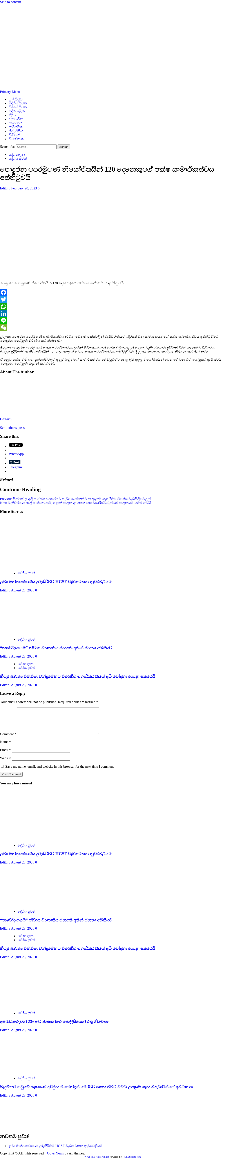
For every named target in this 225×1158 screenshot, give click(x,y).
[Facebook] (112, 292)
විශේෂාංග (16, 139)
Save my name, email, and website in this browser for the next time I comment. (59, 766)
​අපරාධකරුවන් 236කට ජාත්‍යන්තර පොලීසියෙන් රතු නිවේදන (54, 1021)
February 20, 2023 (24, 188)
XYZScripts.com (132, 1156)
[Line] (112, 320)
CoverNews (55, 1153)
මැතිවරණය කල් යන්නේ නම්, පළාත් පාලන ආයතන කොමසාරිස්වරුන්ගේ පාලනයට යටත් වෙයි (75, 503)
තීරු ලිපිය (16, 131)
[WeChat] (112, 327)
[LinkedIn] (112, 313)
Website (5, 758)
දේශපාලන (17, 111)
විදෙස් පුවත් (18, 107)
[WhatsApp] (112, 306)
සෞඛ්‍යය (15, 123)
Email (5, 750)
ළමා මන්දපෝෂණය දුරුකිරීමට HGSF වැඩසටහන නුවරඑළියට (56, 581)
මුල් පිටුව (16, 99)
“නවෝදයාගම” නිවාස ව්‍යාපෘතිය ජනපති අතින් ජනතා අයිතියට (56, 647)
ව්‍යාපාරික (16, 119)
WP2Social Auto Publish (96, 1156)
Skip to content (10, 2)
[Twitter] (112, 299)
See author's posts (12, 428)
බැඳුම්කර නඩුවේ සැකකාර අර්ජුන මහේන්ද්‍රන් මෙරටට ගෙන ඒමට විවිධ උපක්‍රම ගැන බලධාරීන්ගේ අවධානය (96, 1086)
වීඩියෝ (14, 135)
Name (5, 742)
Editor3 (5, 188)
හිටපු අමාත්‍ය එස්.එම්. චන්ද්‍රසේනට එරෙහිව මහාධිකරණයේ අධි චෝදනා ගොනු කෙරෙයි (77, 676)
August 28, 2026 (23, 590)
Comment (8, 734)
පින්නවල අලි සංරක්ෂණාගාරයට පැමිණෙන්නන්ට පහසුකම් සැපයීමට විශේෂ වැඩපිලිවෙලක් (75, 499)
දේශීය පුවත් (18, 103)
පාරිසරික (15, 127)
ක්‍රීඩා (12, 115)
